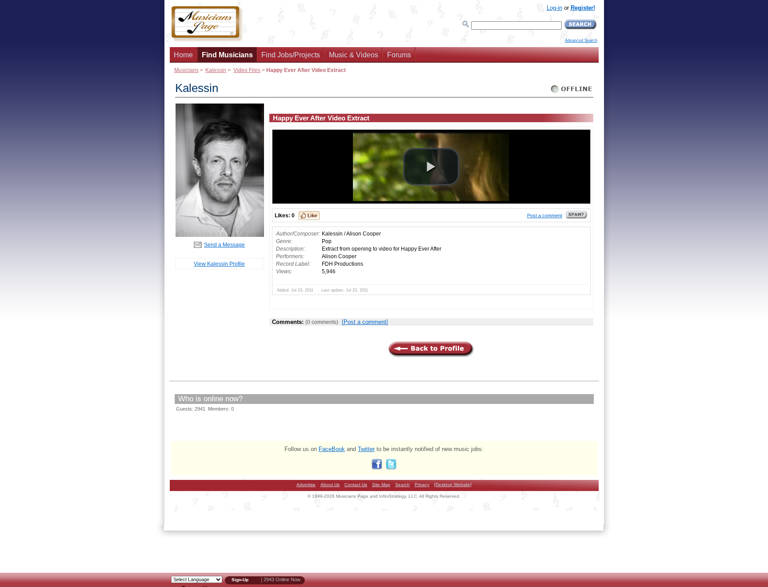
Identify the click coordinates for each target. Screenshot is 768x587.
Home (183, 55)
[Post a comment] (365, 322)
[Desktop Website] (453, 484)
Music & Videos (353, 55)
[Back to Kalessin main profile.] (219, 235)
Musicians (186, 70)
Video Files (246, 70)
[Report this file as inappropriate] (576, 217)
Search (402, 484)
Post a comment (544, 215)
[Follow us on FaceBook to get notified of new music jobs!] (377, 467)
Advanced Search (581, 40)
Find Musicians (227, 55)
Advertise (306, 484)
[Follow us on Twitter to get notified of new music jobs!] (391, 467)
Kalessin (215, 70)
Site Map (381, 484)
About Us (330, 484)
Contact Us (355, 484)
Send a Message (224, 245)
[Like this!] (309, 215)
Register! (583, 7)
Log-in (554, 7)
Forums (399, 55)
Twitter (366, 449)
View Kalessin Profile (219, 264)
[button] (431, 166)
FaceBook (332, 449)
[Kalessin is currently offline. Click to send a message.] (571, 92)
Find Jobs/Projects (290, 55)
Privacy (422, 484)
